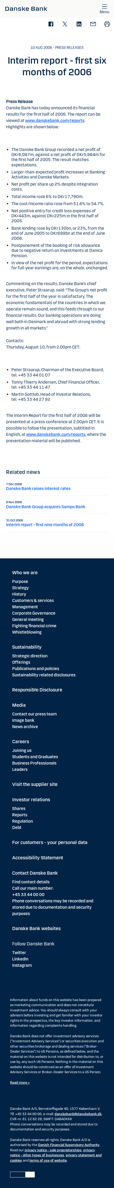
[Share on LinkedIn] (79, 24)
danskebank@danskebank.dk (78, 1114)
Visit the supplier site (35, 784)
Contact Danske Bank (35, 873)
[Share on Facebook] (51, 24)
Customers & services (33, 600)
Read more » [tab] (20, 1083)
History (19, 594)
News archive (25, 726)
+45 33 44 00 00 (28, 894)
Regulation (22, 821)
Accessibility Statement (37, 858)
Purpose (20, 581)
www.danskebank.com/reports (54, 120)
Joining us (22, 750)
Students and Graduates (35, 756)
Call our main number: (33, 888)
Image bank (23, 720)
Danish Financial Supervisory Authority (68, 1145)
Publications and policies (35, 668)
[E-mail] (93, 24)
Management (25, 606)
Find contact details (31, 881)
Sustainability (27, 647)
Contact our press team (34, 713)
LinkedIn (20, 958)
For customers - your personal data (49, 842)
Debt (16, 827)
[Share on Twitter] (65, 24)
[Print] (107, 24)
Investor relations (31, 800)
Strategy (20, 587)
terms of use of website (48, 1160)
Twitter (19, 952)
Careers (20, 741)
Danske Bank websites (36, 928)
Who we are (25, 573)
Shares (18, 808)
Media (19, 705)
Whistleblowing (27, 632)
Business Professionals (34, 763)
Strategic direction (29, 655)
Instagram (22, 965)
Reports (19, 814)
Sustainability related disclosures (44, 674)
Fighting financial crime (34, 625)
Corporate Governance (33, 613)
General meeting (28, 619)
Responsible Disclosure (37, 690)
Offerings (21, 662)
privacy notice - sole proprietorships (53, 1150)
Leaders (20, 769)
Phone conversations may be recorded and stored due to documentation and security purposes (52, 907)
